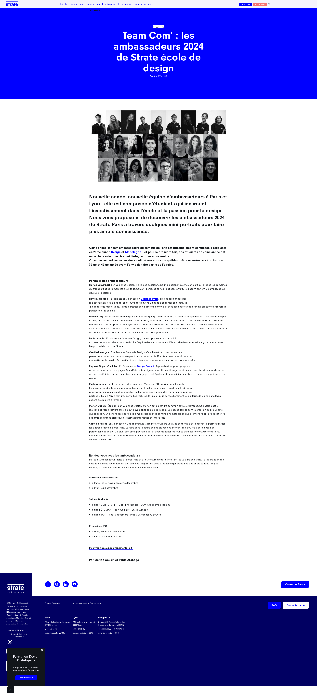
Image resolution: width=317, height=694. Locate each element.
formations (77, 4)
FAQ (274, 605)
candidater (260, 4)
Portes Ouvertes (52, 603)
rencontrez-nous (144, 4)
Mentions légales (16, 630)
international (93, 4)
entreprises (111, 4)
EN (269, 4)
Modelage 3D (134, 252)
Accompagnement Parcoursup (87, 603)
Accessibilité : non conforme (19, 635)
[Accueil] (12, 3)
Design (116, 252)
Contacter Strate (295, 584)
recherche (126, 4)
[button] (10, 641)
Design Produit (145, 366)
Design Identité (149, 298)
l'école (63, 4)
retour (96, 10)
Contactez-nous (296, 605)
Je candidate (26, 677)
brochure (245, 4)
